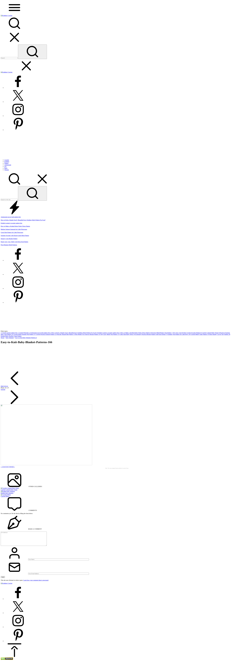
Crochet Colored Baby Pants (9, 490)
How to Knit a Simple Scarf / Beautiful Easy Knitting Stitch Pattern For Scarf (23, 220)
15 (5, 467)
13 (2, 467)
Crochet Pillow (5, 496)
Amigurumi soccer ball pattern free (11, 217)
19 (11, 467)
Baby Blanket (10, 337)
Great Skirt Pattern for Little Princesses (12, 232)
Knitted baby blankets (7, 493)
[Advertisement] (117, 145)
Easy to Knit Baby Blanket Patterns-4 (26, 337)
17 (8, 467)
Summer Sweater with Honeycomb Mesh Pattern (15, 235)
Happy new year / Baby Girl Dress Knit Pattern (14, 242)
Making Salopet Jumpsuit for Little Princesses (14, 229)
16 (7, 467)
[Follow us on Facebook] (18, 87)
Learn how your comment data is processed (35, 580)
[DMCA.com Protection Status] (7, 659)
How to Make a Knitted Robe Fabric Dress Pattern (15, 226)
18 (10, 467)
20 (13, 467)
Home (2, 337)
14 (4, 467)
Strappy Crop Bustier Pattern (9, 238)
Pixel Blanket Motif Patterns (9, 245)
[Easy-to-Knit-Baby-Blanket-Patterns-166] (46, 464)
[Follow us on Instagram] (18, 116)
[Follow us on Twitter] (18, 102)
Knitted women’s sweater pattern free (11, 223)
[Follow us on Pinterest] (18, 130)
